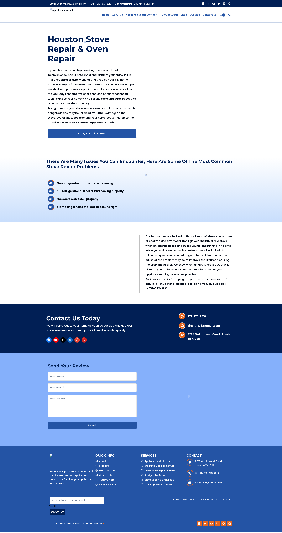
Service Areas (170, 14)
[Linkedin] (224, 3)
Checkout (225, 499)
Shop (184, 14)
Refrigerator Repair (155, 475)
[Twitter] (219, 3)
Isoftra (107, 523)
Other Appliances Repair (158, 484)
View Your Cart (190, 499)
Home (105, 14)
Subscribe (57, 511)
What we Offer (107, 470)
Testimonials (106, 479)
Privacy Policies (108, 484)
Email (52, 506)
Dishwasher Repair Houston (160, 470)
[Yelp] (208, 3)
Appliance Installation (157, 461)
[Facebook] (203, 3)
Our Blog (195, 14)
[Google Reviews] (229, 3)
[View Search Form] (229, 15)
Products (104, 465)
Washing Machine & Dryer (159, 465)
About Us (117, 14)
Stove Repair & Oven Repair (160, 479)
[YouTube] (213, 3)
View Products (209, 499)
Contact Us (209, 14)
